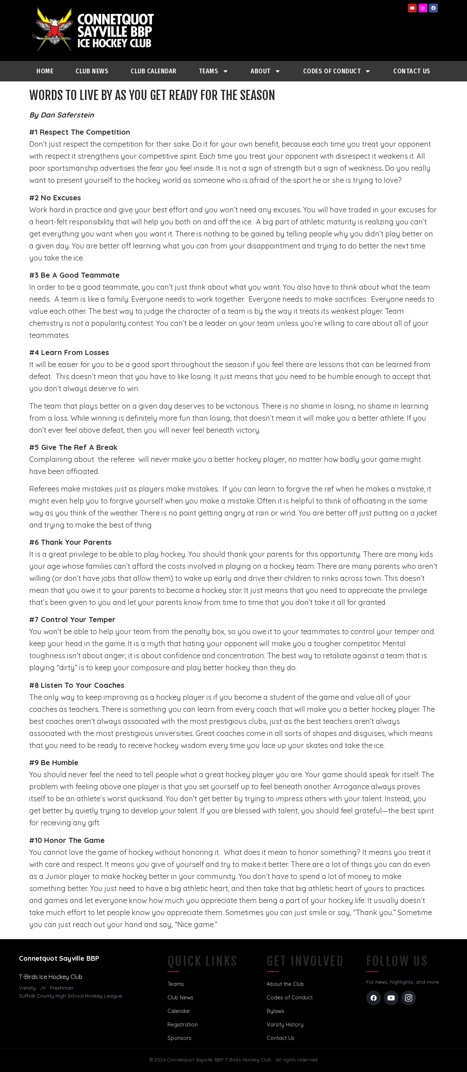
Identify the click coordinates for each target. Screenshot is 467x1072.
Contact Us (411, 71)
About (261, 71)
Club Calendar (154, 71)
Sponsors (179, 1037)
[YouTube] (391, 998)
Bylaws (275, 1010)
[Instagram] (422, 8)
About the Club (285, 983)
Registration (182, 1024)
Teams (209, 71)
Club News (92, 71)
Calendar (178, 1010)
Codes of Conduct (290, 997)
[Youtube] (412, 8)
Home (44, 71)
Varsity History (285, 1024)
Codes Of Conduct (332, 71)
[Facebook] (433, 8)
